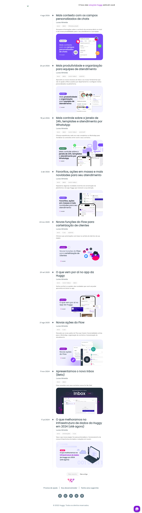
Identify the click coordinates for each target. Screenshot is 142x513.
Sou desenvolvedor (69, 488)
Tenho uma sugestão (90, 488)
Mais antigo (84, 474)
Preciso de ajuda (50, 488)
